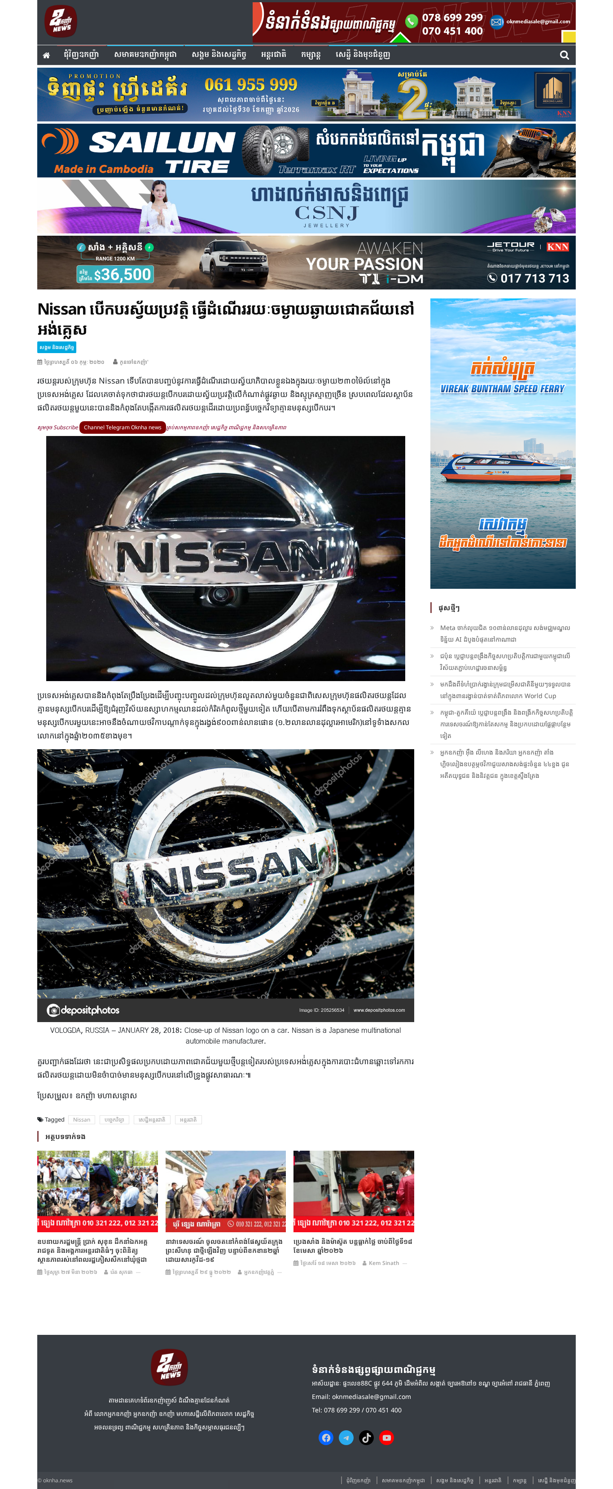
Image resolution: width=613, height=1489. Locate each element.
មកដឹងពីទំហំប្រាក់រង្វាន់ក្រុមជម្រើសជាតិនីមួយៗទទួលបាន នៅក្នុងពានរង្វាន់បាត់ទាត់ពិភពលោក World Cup (505, 690)
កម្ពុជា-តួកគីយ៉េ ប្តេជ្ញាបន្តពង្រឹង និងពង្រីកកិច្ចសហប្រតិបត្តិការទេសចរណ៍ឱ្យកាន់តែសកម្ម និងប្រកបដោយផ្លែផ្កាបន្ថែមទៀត (506, 724)
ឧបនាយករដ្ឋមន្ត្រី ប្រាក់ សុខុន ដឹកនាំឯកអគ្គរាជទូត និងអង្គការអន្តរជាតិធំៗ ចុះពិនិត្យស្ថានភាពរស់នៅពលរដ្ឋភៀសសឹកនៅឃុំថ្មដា (92, 1250)
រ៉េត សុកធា (121, 1272)
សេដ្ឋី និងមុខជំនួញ (363, 55)
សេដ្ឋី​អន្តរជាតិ (152, 1119)
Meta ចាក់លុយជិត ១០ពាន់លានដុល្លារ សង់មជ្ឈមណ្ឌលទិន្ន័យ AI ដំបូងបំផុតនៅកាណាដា (505, 633)
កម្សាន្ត (311, 55)
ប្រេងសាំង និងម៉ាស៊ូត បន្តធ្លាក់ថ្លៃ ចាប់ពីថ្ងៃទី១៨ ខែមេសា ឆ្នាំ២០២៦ (352, 1246)
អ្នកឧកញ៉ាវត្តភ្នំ (259, 1272)
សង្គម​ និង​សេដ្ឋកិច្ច (219, 55)
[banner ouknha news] (414, 21)
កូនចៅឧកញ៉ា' (134, 362)
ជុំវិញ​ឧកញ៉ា (81, 55)
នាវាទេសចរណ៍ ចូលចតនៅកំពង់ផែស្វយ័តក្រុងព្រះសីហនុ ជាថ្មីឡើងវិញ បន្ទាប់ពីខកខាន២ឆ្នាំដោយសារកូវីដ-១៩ (224, 1250)
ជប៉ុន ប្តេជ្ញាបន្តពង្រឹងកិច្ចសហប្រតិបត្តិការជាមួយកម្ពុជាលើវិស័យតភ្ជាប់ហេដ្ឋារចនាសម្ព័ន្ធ (505, 662)
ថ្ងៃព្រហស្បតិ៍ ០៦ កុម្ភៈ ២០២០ (74, 362)
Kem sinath (384, 1263)
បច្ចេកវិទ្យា (114, 1119)
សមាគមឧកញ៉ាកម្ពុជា (145, 55)
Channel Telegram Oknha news (123, 427)
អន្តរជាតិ (273, 55)
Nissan (81, 1119)
